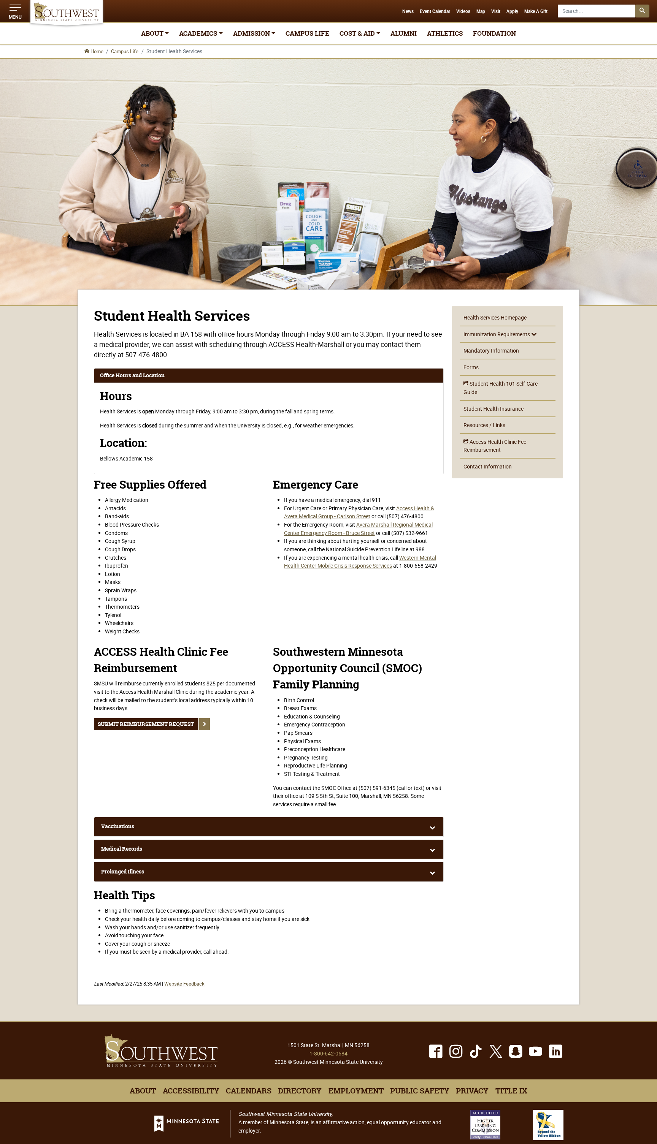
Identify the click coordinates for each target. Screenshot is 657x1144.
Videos (463, 11)
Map (480, 11)
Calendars (248, 1090)
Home (96, 51)
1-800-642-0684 (328, 1053)
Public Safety (419, 1090)
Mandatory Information (491, 350)
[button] (15, 11)
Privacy (472, 1090)
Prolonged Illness (122, 871)
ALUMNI (403, 33)
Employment (356, 1090)
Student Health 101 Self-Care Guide (500, 388)
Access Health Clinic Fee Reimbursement (494, 446)
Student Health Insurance (493, 408)
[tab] (268, 826)
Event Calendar (435, 11)
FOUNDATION (494, 33)
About (143, 1090)
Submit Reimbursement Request (146, 724)
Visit (495, 11)
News (408, 11)
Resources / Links (484, 425)
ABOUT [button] (152, 33)
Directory (300, 1090)
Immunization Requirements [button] (497, 334)
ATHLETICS (445, 33)
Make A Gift (536, 11)
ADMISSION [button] (251, 33)
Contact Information (487, 466)
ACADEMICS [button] (198, 33)
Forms (471, 367)
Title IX (511, 1090)
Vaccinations (117, 826)
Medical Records (121, 848)
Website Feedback (184, 984)
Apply (512, 11)
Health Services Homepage (495, 317)
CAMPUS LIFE (307, 33)
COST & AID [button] (357, 33)
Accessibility (191, 1090)
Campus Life (124, 51)
